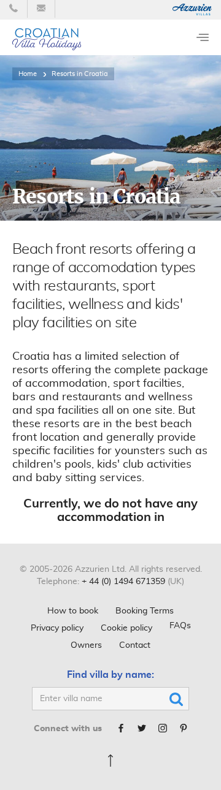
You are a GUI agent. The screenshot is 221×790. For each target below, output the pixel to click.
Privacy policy (57, 628)
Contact (134, 645)
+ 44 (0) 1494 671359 (123, 581)
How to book (72, 611)
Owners (86, 645)
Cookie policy (126, 628)
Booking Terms (144, 611)
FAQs (180, 625)
